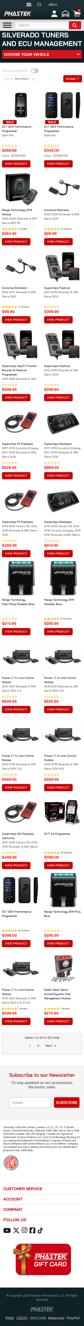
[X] (17, 1230)
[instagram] (25, 1230)
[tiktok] (41, 1230)
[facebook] (33, 1230)
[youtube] (7, 1230)
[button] (66, 14)
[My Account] (54, 13)
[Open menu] (7, 25)
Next (49, 1045)
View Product (16, 164)
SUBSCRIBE (67, 1102)
